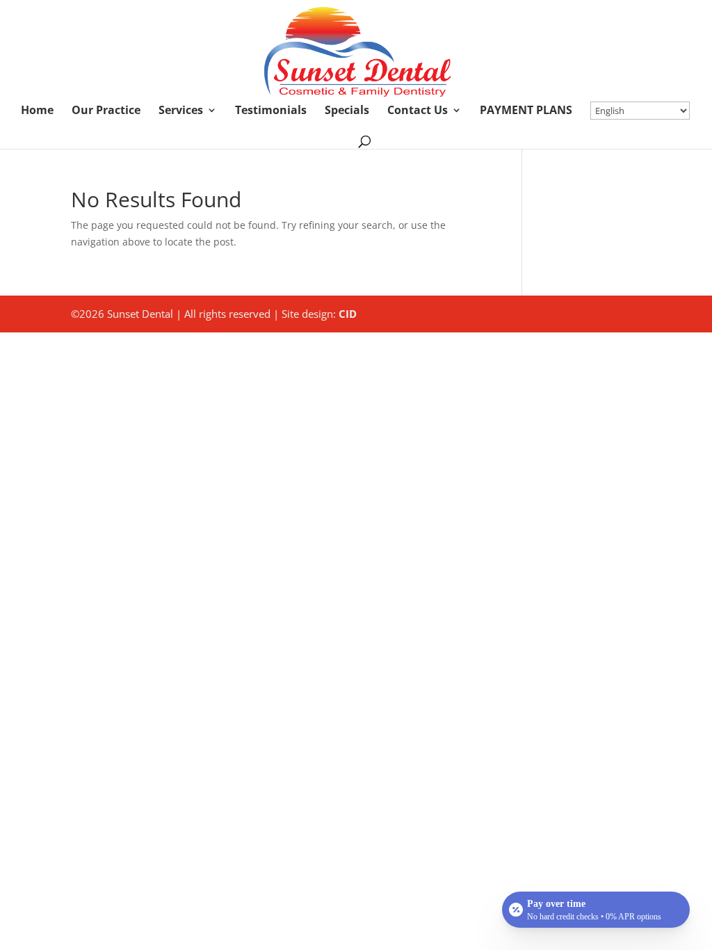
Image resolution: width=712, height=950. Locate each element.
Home (37, 111)
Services (181, 111)
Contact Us (417, 111)
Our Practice (106, 111)
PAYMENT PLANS (526, 111)
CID (348, 314)
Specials (347, 111)
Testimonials (271, 111)
